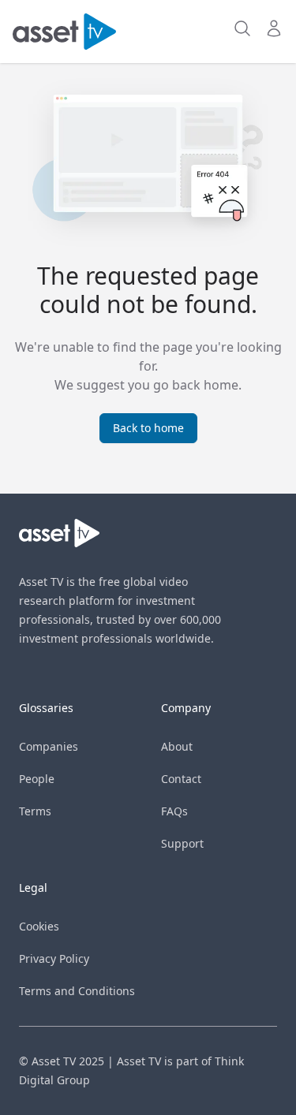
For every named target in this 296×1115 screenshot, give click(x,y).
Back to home (148, 427)
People (36, 778)
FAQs (174, 811)
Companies (48, 746)
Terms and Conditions (77, 990)
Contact (181, 778)
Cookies (39, 926)
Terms (35, 811)
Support (182, 843)
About (177, 746)
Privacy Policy (54, 958)
